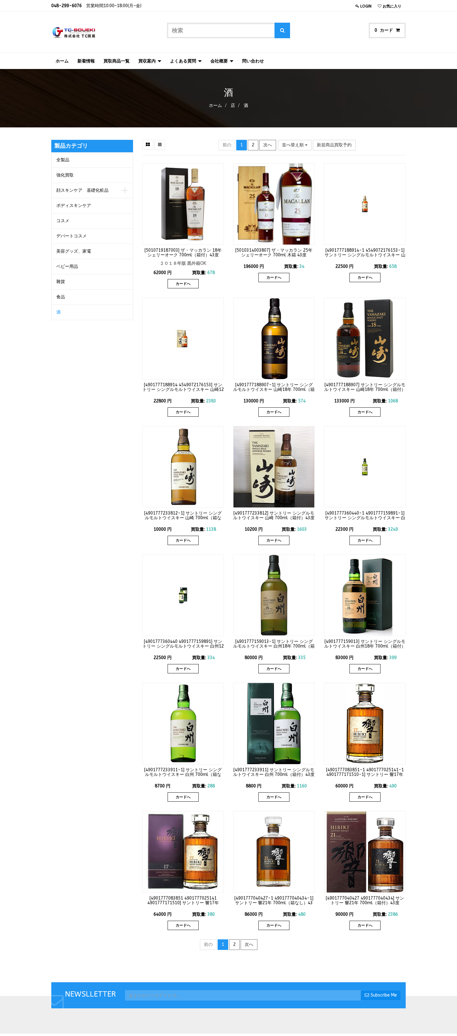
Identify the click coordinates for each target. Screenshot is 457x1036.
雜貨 (60, 281)
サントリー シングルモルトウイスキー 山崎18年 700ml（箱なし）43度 (274, 389)
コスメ (62, 220)
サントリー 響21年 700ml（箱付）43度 (367, 900)
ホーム (215, 105)
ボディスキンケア (73, 205)
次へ (267, 145)
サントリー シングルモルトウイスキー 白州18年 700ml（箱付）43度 (365, 646)
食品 (60, 297)
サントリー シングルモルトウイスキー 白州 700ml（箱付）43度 (274, 772)
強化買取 (65, 175)
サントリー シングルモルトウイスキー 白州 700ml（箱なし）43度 (183, 774)
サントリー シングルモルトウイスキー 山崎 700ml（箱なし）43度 (183, 518)
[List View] (160, 145)
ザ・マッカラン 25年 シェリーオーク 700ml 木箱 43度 (276, 253)
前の (227, 145)
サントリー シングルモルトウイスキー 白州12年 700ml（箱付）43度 (183, 646)
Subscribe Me (384, 995)
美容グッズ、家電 (73, 251)
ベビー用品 (67, 266)
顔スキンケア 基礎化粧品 (82, 190)
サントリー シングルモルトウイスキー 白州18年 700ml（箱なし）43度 (274, 646)
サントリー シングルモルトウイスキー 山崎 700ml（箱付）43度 (274, 515)
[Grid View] (147, 145)
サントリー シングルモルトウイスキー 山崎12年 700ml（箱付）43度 (183, 389)
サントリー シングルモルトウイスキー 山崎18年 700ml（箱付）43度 (365, 389)
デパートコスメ (71, 236)
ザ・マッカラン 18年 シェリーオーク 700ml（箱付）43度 (184, 253)
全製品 (62, 160)
